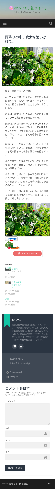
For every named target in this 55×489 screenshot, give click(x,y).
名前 (7, 428)
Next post (14, 377)
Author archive (14, 346)
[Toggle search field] (50, 23)
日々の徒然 (25, 363)
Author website (21, 346)
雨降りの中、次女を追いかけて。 (26, 39)
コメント (10, 401)
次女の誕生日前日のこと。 (17, 285)
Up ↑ (50, 484)
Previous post (16, 372)
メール (8, 440)
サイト (8, 452)
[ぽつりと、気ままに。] (27, 9)
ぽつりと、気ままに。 (19, 484)
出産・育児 (15, 363)
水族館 (15, 268)
